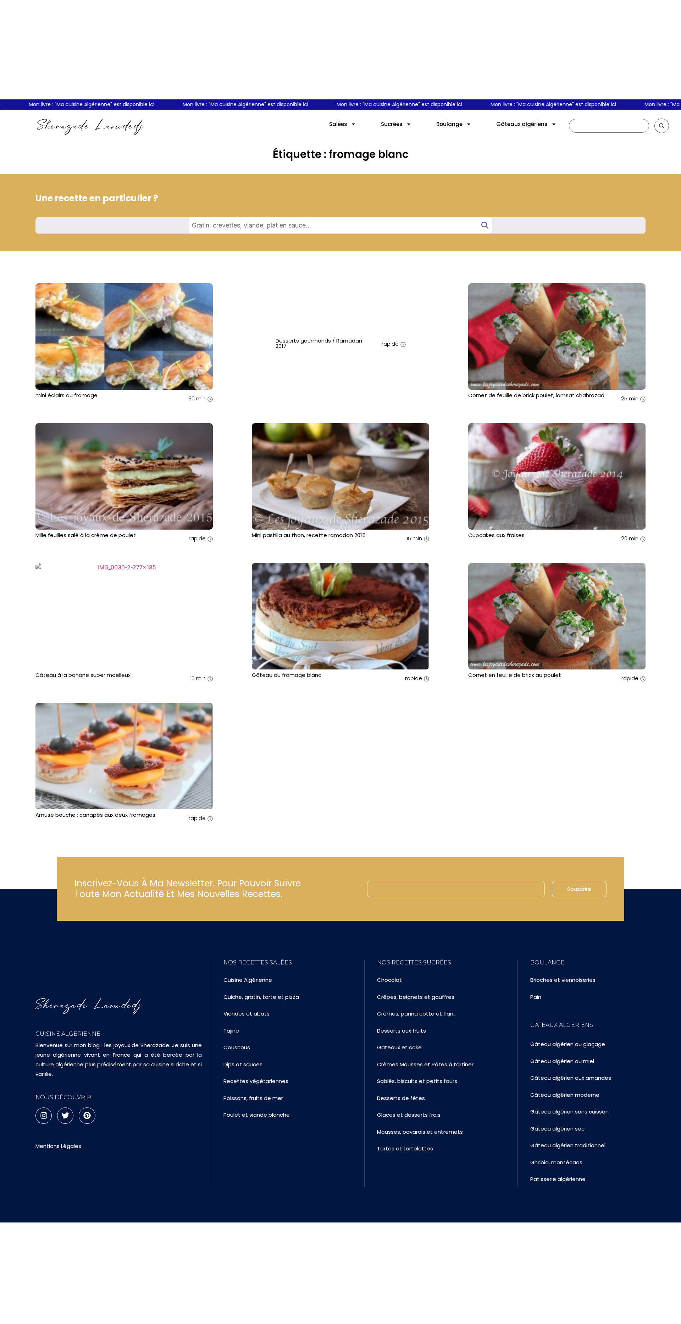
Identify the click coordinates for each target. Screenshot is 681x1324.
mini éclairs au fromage (66, 395)
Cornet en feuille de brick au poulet (514, 675)
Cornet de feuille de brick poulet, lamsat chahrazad (536, 395)
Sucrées (392, 124)
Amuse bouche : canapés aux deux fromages (95, 815)
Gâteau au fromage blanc (286, 675)
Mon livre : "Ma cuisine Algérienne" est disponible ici (72, 104)
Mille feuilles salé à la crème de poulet (85, 535)
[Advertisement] (340, 49)
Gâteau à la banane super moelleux (83, 675)
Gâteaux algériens (522, 124)
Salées (338, 124)
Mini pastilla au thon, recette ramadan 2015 (309, 535)
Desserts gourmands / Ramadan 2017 (319, 343)
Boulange (449, 124)
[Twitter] (65, 1115)
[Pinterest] (87, 1115)
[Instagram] (43, 1115)
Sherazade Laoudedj (90, 125)
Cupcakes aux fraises (496, 535)
